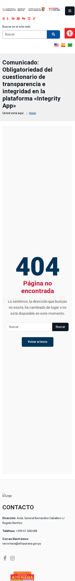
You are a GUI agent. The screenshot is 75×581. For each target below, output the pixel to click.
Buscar (60, 327)
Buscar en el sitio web (16, 26)
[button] (70, 33)
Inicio (32, 113)
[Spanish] (63, 45)
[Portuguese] (70, 45)
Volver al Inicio (37, 341)
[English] (56, 45)
